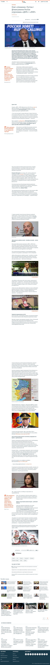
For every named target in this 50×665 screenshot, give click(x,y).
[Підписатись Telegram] (40, 654)
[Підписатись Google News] (28, 654)
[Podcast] (44, 654)
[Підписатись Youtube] (33, 654)
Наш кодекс (15, 655)
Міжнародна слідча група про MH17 (23, 434)
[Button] (27, 19)
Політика (14, 4)
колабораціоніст (21, 120)
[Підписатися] (47, 654)
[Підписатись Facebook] (26, 654)
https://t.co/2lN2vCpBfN (22, 461)
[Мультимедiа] (38, 1)
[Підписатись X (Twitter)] (30, 654)
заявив (34, 107)
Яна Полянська (14, 14)
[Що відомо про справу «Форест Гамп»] (43, 606)
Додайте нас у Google (44, 1)
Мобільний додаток (4, 655)
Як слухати (2, 653)
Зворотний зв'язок (16, 661)
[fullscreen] (37, 275)
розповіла (22, 174)
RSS (1, 659)
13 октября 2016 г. (28, 464)
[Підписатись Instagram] (35, 654)
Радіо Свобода (17, 263)
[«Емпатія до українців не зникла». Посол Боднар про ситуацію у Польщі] (3, 582)
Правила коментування (5, 661)
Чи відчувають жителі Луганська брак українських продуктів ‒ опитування (28, 262)
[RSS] (42, 654)
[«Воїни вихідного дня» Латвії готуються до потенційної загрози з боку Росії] (18, 606)
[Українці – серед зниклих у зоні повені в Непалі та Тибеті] (31, 606)
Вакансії (14, 659)
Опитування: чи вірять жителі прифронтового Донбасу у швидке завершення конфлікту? (31, 296)
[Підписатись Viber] (37, 654)
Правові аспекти (16, 657)
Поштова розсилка (4, 657)
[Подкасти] (35, 1)
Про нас (14, 653)
